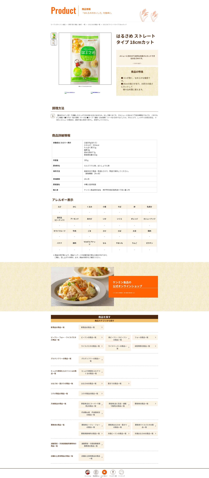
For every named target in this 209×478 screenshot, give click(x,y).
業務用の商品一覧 (141, 403)
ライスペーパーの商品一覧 (117, 347)
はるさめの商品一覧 (94, 24)
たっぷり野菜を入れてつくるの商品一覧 (91, 372)
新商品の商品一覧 (88, 327)
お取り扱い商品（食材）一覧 (76, 24)
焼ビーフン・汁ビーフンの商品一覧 (117, 338)
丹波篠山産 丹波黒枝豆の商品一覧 (90, 413)
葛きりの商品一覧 (114, 383)
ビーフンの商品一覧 (88, 337)
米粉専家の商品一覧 (142, 346)
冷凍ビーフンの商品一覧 (117, 433)
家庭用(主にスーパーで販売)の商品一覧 (90, 404)
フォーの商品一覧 (141, 337)
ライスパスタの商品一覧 (90, 346)
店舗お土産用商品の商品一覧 (90, 457)
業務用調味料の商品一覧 (90, 433)
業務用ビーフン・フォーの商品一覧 (91, 426)
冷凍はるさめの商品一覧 (144, 433)
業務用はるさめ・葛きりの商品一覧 (117, 426)
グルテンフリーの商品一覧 (90, 359)
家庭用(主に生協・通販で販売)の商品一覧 (117, 404)
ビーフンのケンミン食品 (58, 24)
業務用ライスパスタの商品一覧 (144, 426)
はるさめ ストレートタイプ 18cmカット (115, 24)
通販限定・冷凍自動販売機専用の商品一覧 (91, 444)
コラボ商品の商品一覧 (89, 393)
